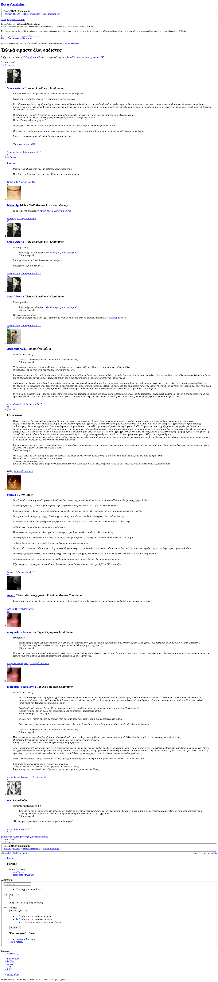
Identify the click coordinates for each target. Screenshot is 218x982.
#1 (8, 154)
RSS (9, 969)
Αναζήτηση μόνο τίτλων (30, 889)
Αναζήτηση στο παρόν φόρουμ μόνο (35, 919)
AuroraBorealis (16, 348)
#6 (8, 407)
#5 (8, 328)
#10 (9, 666)
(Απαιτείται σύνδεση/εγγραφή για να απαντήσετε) (24, 836)
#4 (8, 276)
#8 (8, 574)
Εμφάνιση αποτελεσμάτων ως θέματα (42, 922)
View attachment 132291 (24, 144)
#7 (8, 474)
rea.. (9, 800)
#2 (8, 184)
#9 (8, 611)
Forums (10, 858)
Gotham (12, 163)
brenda (11, 494)
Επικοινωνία (13, 958)
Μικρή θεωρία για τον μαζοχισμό (55, 211)
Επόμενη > (12, 65)
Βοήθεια (11, 961)
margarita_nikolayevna (21, 632)
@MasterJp (112, 317)
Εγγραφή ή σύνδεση (13, 4)
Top (9, 966)
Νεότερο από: (10, 907)
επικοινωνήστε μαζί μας (69, 43)
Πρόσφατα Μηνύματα (23, 875)
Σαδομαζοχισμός (31, 57)
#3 (8, 221)
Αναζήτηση (18, 872)
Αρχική (10, 964)
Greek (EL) (12, 953)
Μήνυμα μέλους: (12, 894)
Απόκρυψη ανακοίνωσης (13, 19)
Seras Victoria (73, 57)
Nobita (213, 853)
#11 (9, 779)
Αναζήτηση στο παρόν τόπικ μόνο (34, 916)
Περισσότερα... (16, 942)
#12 (9, 831)
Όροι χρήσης (13, 974)
